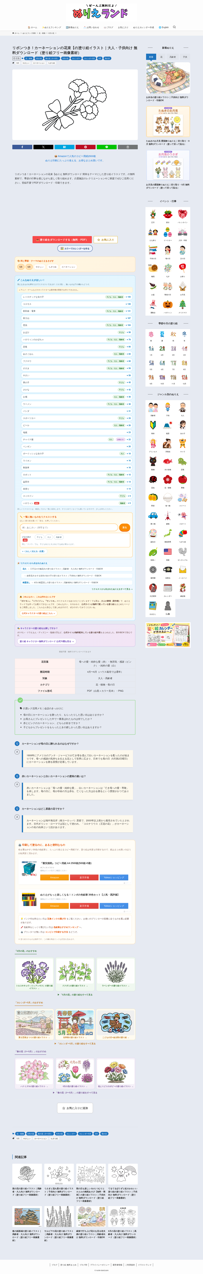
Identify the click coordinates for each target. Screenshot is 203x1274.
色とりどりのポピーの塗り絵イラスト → (115, 1086)
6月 (29, 266)
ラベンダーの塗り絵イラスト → (116, 986)
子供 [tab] (185, 56)
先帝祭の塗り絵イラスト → (75, 1037)
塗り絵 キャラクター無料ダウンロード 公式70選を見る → (47, 641)
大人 (49, 537)
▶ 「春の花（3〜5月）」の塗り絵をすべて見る (75, 1093)
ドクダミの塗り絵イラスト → (75, 986)
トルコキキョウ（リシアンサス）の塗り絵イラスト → (34, 987)
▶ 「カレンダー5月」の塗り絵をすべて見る (75, 1044)
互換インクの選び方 (56, 919)
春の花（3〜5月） (52, 58)
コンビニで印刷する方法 (56, 932)
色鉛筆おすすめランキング (65, 927)
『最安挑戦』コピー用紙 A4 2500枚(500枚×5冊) (65, 863)
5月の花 (65, 58)
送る (124, 527)
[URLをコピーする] (128, 147)
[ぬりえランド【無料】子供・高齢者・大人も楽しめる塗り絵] (101, 12)
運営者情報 (117, 1264)
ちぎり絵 (51, 63)
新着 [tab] (151, 56)
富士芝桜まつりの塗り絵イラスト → (34, 1037)
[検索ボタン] (174, 27)
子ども (40, 537)
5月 (100, 58)
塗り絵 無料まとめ (68, 1264)
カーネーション (39, 63)
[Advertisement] (75, 210)
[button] (22, 147)
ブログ (54, 1264)
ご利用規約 (130, 1264)
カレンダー (76, 58)
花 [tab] (161, 56)
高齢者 (59, 537)
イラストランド (145, 1264)
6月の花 (39, 58)
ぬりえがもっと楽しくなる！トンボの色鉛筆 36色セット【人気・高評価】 (80, 894)
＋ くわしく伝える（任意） (33, 551)
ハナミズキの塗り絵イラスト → (34, 1086)
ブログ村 (83, 1264)
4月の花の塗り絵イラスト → (75, 1086)
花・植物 (29, 58)
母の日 (107, 58)
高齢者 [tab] (173, 56)
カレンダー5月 (89, 58)
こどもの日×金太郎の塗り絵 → (115, 1037)
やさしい (26, 63)
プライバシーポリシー (100, 1264)
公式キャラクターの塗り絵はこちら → (38, 613)
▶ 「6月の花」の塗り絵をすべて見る (75, 995)
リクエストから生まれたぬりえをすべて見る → (112, 589)
